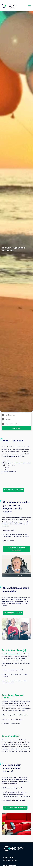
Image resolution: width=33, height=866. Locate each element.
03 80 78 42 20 (8, 857)
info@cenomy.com (10, 860)
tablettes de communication (12, 654)
